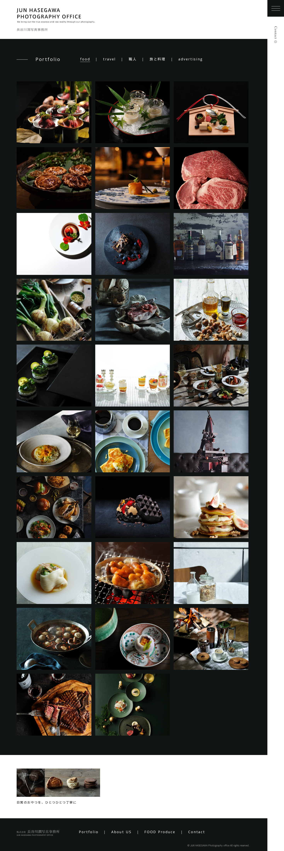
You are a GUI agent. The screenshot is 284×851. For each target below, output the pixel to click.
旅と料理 (158, 59)
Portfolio (88, 832)
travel (109, 59)
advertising (190, 59)
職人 (133, 59)
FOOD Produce (159, 832)
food (85, 59)
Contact (196, 832)
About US (121, 832)
